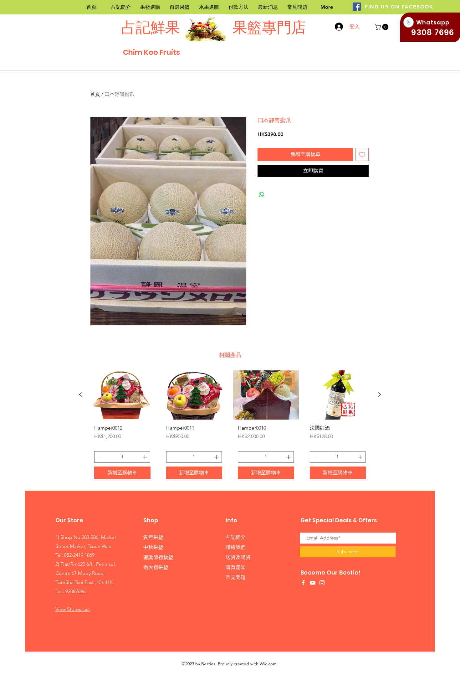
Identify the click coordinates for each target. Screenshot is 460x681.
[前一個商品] (80, 394)
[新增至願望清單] (362, 154)
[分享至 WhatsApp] (261, 195)
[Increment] (145, 456)
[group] (230, 427)
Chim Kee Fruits (151, 52)
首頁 (95, 94)
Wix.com (268, 664)
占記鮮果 (150, 27)
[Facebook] (357, 7)
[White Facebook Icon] (303, 582)
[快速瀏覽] (122, 395)
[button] (382, 27)
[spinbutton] (122, 456)
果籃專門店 (267, 27)
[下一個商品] (379, 394)
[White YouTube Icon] (312, 582)
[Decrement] (99, 456)
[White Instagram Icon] (322, 582)
